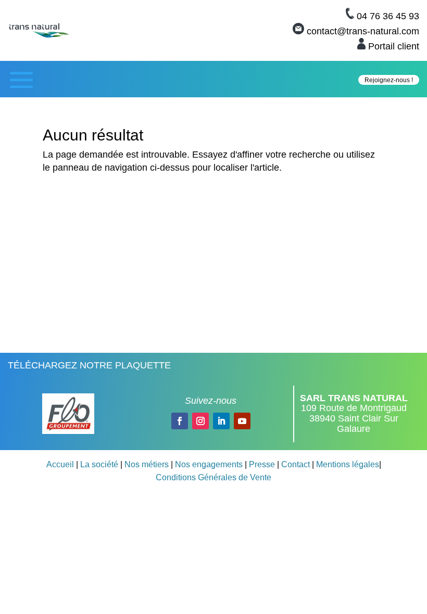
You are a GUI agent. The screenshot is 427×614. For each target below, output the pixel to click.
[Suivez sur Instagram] (200, 421)
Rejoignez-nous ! (389, 80)
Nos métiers (146, 464)
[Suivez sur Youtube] (242, 421)
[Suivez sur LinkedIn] (221, 421)
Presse (262, 464)
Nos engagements (209, 464)
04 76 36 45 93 (388, 16)
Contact (295, 464)
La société (99, 464)
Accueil (60, 464)
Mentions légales (347, 464)
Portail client (393, 46)
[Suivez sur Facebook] (179, 421)
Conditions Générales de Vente (213, 477)
